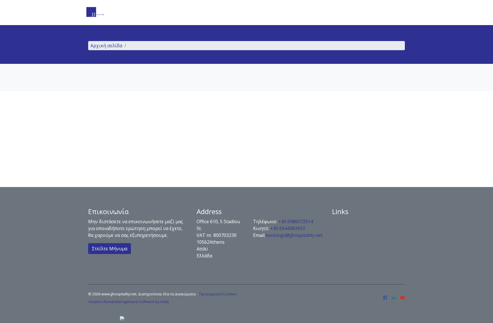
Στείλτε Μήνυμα (109, 248)
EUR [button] (397, 12)
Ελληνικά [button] (369, 12)
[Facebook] (385, 298)
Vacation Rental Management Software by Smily (128, 301)
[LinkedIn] (393, 298)
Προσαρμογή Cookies (218, 293)
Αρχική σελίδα (106, 45)
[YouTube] (402, 298)
